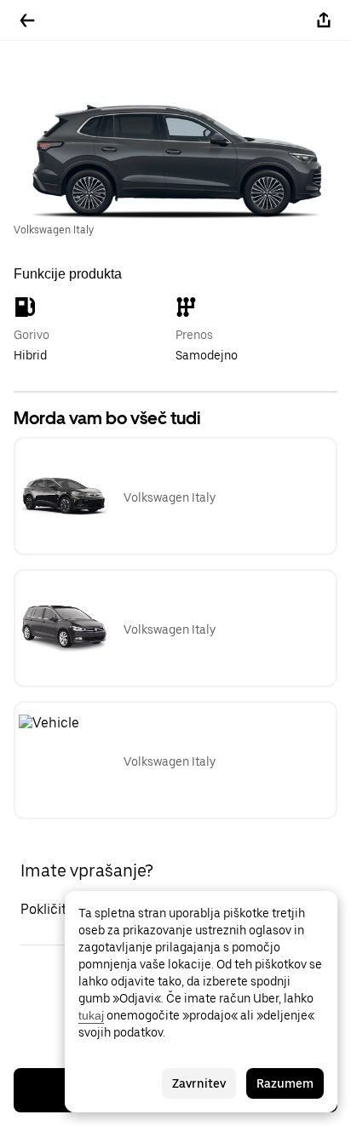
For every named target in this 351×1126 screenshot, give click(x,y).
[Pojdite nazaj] (27, 20)
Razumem (285, 1083)
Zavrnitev (199, 1083)
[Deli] (323, 20)
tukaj (91, 1015)
